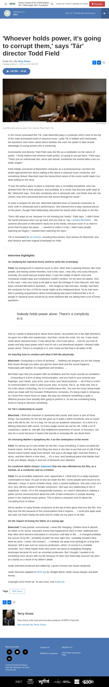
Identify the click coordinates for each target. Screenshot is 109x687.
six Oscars (35, 237)
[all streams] (105, 13)
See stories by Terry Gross (31, 624)
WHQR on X (67, 647)
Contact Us (44, 647)
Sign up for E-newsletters (72, 4)
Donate (98, 4)
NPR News (17, 591)
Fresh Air (59, 582)
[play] (7, 13)
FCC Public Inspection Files (71, 654)
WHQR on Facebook (49, 653)
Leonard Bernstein (81, 220)
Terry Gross (24, 61)
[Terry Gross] (9, 618)
